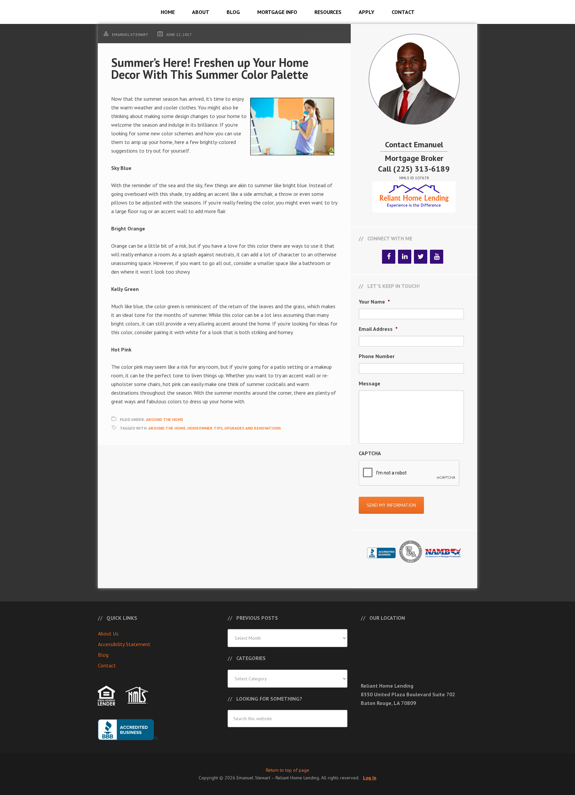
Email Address (378, 329)
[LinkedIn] (404, 257)
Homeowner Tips (205, 428)
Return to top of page (287, 770)
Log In (369, 778)
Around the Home (167, 428)
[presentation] (409, 473)
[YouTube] (436, 257)
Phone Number (377, 356)
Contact (107, 665)
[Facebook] (388, 257)
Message (369, 383)
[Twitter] (420, 257)
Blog (103, 654)
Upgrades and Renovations (252, 428)
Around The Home (164, 419)
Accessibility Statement (124, 644)
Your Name (374, 301)
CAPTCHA (370, 453)
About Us (108, 633)
